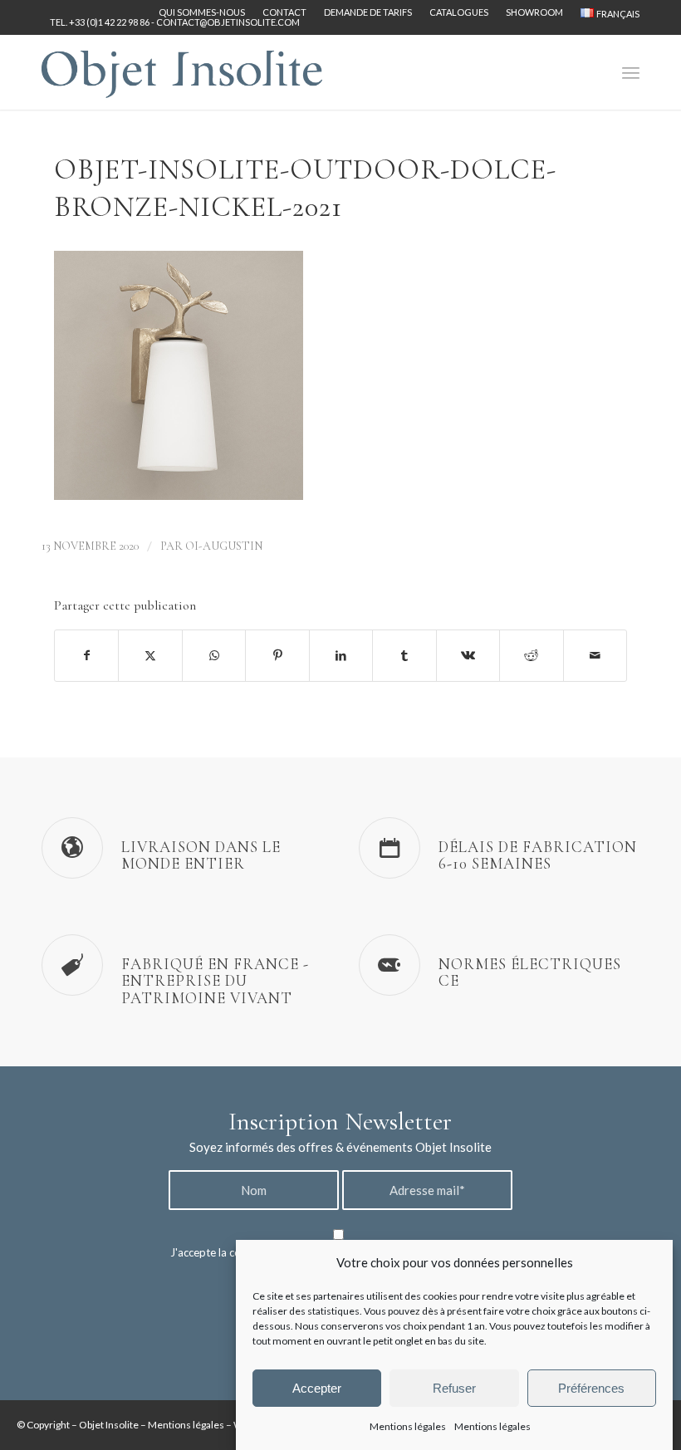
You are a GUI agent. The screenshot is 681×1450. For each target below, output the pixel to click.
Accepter (316, 1388)
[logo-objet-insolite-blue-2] (182, 72)
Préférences (591, 1388)
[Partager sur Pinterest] (277, 655)
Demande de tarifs (368, 12)
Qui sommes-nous (202, 12)
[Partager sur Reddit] (531, 655)
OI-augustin (223, 546)
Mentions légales (408, 1426)
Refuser (454, 1388)
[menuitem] (202, 12)
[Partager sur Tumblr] (404, 655)
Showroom (534, 12)
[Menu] (630, 72)
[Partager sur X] (150, 655)
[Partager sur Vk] (468, 655)
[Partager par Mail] (595, 655)
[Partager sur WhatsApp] (214, 655)
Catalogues (458, 12)
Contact (284, 12)
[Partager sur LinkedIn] (341, 655)
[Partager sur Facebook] (86, 655)
